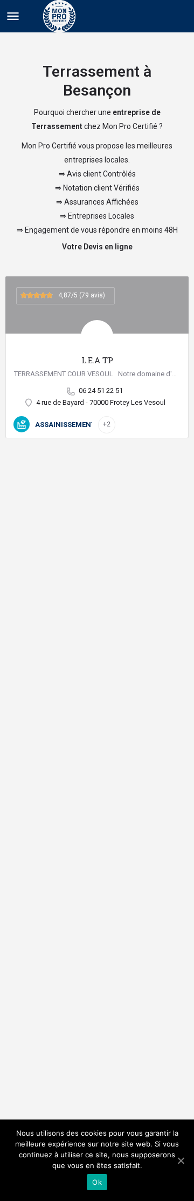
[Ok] (180, 1160)
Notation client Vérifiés (101, 188)
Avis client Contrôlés (101, 173)
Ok (97, 1182)
